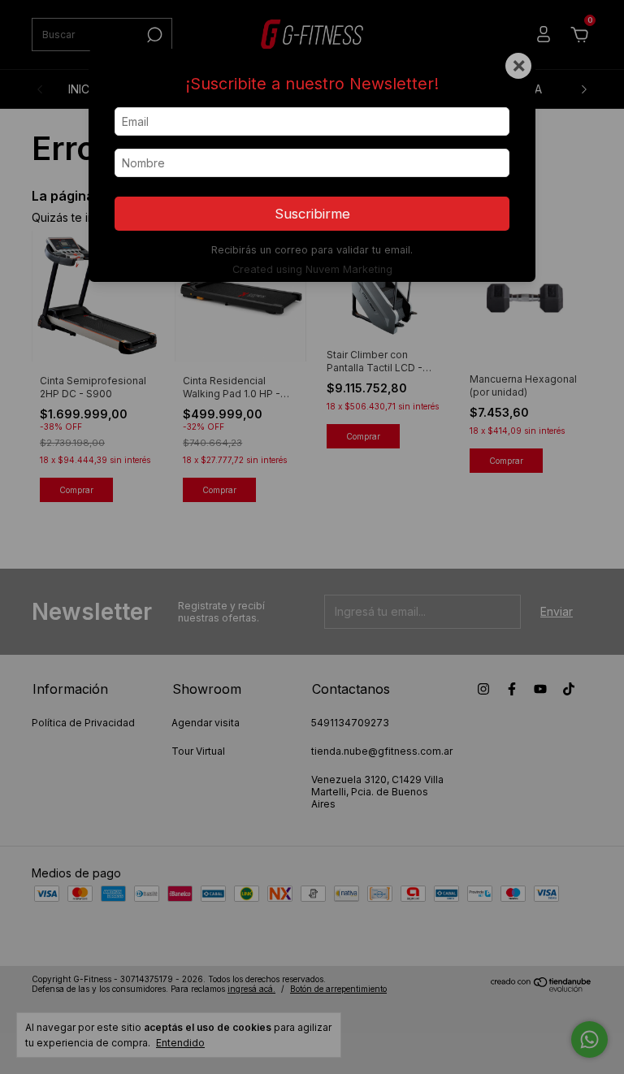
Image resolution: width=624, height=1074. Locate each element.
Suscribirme (312, 214)
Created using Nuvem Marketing (312, 269)
